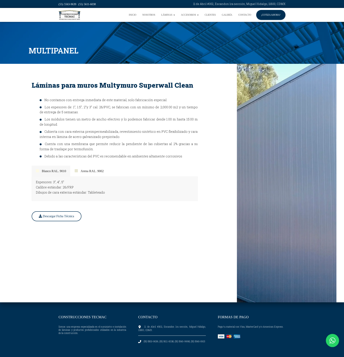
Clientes (210, 15)
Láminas (167, 15)
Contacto (244, 15)
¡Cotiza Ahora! (270, 15)
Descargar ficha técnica (58, 216)
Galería (227, 15)
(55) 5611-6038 (87, 4)
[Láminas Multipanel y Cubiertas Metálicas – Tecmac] (70, 15)
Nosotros (148, 15)
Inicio (132, 15)
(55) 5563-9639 (67, 4)
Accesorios (189, 15)
